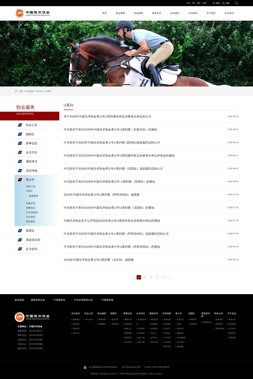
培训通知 (167, 324)
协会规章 (120, 13)
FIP (193, 3)
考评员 (153, 333)
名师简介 (167, 333)
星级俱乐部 (207, 322)
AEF (199, 3)
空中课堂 (30, 217)
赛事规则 (102, 324)
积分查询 (128, 342)
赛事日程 (128, 319)
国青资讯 (193, 319)
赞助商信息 (220, 328)
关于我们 (211, 13)
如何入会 (141, 338)
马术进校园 (32, 212)
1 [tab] (126, 84)
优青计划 (30, 186)
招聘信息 (232, 338)
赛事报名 (30, 208)
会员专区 (229, 13)
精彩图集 (30, 221)
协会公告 (89, 319)
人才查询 (167, 342)
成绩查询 (33, 196)
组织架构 (232, 324)
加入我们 (232, 328)
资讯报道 (115, 324)
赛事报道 (128, 324)
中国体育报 (107, 300)
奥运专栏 (115, 319)
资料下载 (141, 342)
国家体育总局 (38, 300)
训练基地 (193, 324)
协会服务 (138, 13)
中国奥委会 (59, 300)
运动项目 (175, 13)
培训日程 (167, 319)
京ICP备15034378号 (131, 367)
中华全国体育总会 (83, 300)
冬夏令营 (30, 203)
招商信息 (219, 319)
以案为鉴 (76, 324)
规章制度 (76, 319)
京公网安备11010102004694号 (103, 367)
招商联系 (219, 324)
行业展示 (193, 13)
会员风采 (141, 328)
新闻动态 (76, 328)
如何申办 (154, 338)
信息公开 (76, 333)
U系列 (48, 91)
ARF (204, 3)
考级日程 (154, 319)
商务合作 (156, 13)
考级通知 (154, 324)
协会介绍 (232, 319)
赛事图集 (128, 333)
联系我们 (232, 333)
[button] (20, 125)
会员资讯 (141, 333)
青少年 (40, 91)
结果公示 (167, 328)
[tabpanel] (126, 53)
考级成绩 (154, 328)
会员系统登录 (141, 321)
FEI (188, 3)
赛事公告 (128, 328)
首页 (104, 13)
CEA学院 (167, 338)
